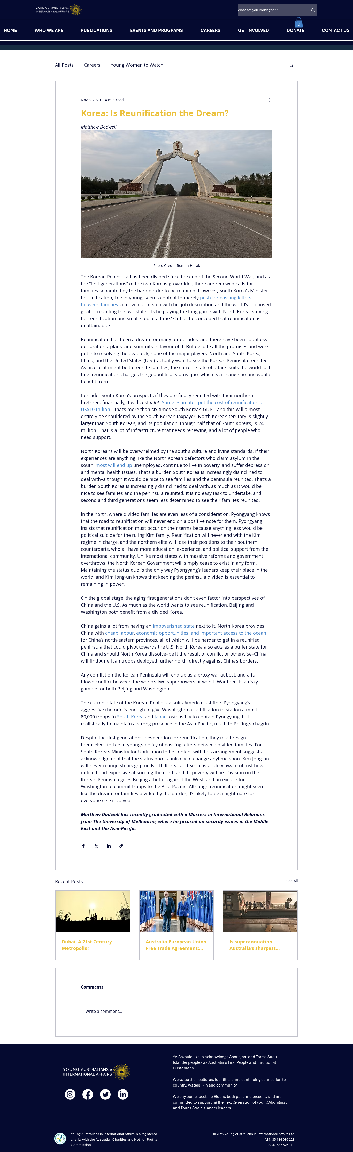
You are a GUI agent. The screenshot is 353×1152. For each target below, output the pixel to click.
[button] (298, 22)
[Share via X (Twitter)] (96, 845)
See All (292, 880)
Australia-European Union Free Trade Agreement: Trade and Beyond (176, 945)
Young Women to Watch (137, 65)
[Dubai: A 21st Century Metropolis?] (93, 911)
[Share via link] (121, 845)
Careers (92, 65)
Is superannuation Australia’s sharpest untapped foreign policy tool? (257, 945)
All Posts (64, 65)
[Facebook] (87, 1094)
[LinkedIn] (123, 1094)
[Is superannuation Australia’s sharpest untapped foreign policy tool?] (260, 911)
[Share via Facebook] (83, 845)
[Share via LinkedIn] (108, 845)
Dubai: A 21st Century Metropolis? (87, 945)
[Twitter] (105, 1094)
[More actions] (269, 100)
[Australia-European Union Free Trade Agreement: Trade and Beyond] (177, 911)
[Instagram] (70, 1094)
